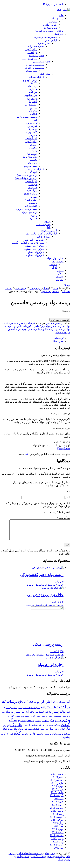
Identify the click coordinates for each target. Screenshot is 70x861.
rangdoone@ (63, 448)
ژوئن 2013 (57, 823)
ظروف (16, 724)
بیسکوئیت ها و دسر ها (45, 37)
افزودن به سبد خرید (60, 320)
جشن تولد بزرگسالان (45, 326)
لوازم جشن (51, 40)
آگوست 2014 (56, 795)
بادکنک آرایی (29, 701)
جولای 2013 (57, 820)
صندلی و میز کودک (44, 725)
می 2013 (58, 826)
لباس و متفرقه (49, 230)
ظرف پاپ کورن (29, 725)
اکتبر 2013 (58, 813)
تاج (20, 701)
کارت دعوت (28, 733)
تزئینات (11, 701)
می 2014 (58, 798)
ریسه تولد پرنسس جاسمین (22, 329)
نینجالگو (66, 734)
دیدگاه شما (63, 518)
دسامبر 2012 (56, 835)
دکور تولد (48, 720)
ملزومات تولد (63, 332)
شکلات (56, 725)
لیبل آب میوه (33, 729)
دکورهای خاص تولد (22, 326)
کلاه (17, 733)
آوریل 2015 (57, 789)
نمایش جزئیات (34, 584)
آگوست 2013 (56, 817)
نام (68, 491)
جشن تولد (50, 853)
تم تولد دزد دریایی (33, 708)
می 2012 (58, 847)
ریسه (30, 720)
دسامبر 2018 (56, 780)
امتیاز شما (63, 512)
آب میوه (65, 701)
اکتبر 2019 (58, 777)
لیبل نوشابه (22, 729)
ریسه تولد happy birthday (51, 329)
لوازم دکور (59, 729)
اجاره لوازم (44, 701)
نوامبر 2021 (57, 773)
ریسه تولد (22, 720)
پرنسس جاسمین (54, 323)
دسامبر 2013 (56, 807)
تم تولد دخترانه (51, 707)
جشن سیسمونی (59, 716)
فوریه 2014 (57, 801)
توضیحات (58, 338)
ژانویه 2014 (57, 804)
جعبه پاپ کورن (22, 716)
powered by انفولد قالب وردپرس (25, 853)
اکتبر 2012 (58, 841)
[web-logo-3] (63, 9)
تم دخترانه (31, 711)
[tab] (31, 337)
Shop (67, 285)
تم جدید (43, 711)
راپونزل (38, 720)
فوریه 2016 (57, 786)
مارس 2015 (57, 792)
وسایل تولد (57, 734)
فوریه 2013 (57, 829)
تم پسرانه (18, 711)
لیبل (51, 728)
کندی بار (9, 734)
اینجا (27, 454)
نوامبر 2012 (57, 838)
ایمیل (67, 497)
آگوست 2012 (56, 844)
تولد (8, 711)
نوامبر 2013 (57, 810)
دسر (57, 720)
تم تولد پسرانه (59, 711)
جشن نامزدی (35, 716)
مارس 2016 (57, 783)
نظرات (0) (58, 341)
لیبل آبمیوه (44, 729)
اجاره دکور (56, 702)
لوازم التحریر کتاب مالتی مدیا (41, 233)
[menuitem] (31, 15)
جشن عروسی (46, 716)
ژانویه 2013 (57, 832)
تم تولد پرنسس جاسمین (22, 323)
